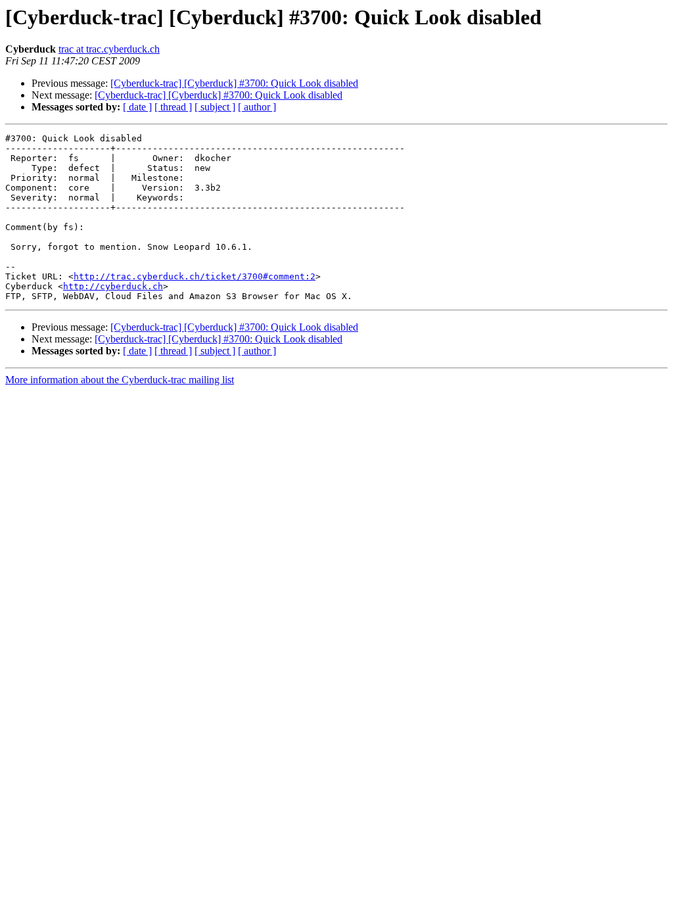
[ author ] (257, 106)
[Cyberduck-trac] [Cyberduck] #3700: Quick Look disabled (234, 83)
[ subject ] (215, 106)
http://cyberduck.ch (113, 286)
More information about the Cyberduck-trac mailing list (119, 379)
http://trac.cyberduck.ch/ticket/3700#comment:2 (194, 276)
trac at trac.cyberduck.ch (109, 49)
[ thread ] (173, 106)
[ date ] (137, 106)
